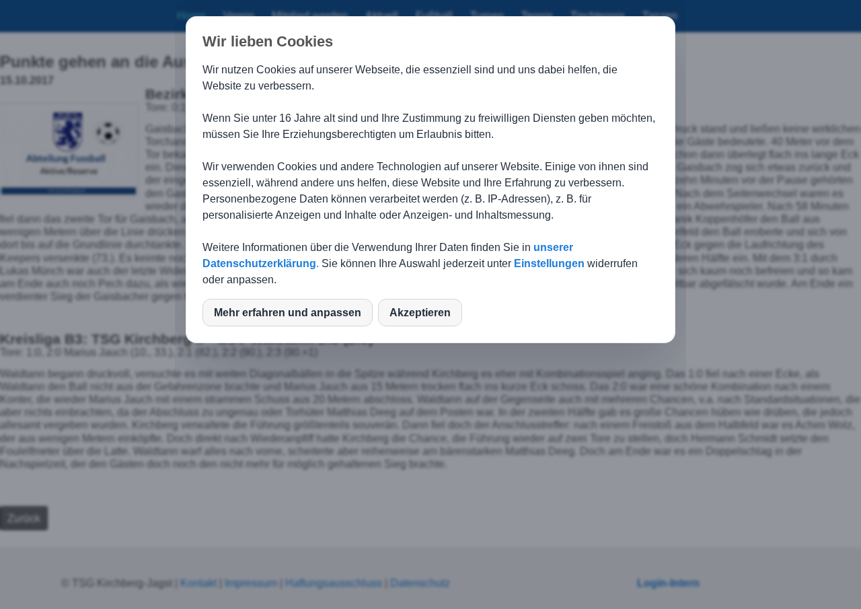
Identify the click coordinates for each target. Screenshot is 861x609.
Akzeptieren (420, 312)
